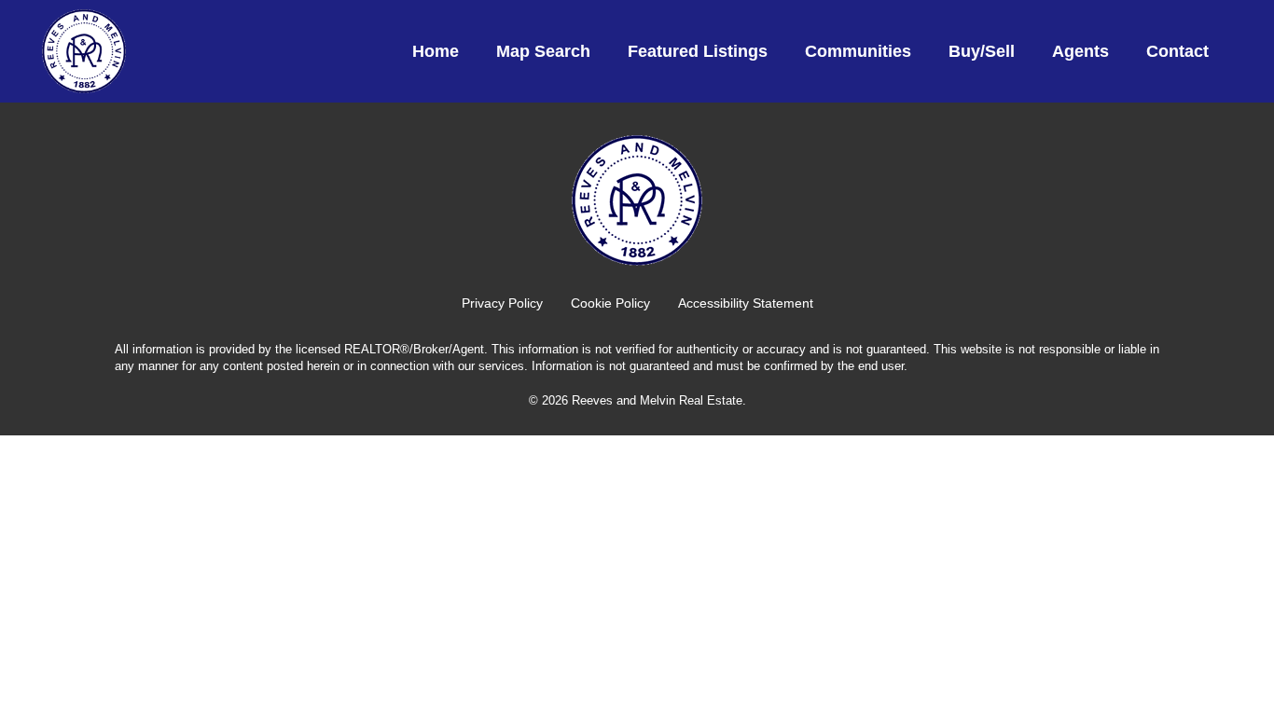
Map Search (543, 51)
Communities (858, 51)
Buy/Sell (982, 51)
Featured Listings (698, 51)
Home (435, 51)
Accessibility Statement (745, 303)
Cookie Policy (610, 303)
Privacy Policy (502, 303)
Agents (1080, 51)
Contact (1177, 51)
